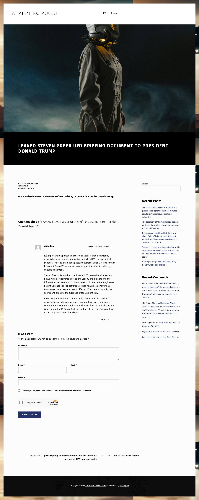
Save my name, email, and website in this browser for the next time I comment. (57, 391)
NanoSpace (124, 485)
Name (21, 365)
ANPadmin (49, 246)
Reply (106, 320)
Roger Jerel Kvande (150, 331)
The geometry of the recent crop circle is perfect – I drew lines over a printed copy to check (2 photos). (160, 225)
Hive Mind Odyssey (171, 331)
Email (74, 365)
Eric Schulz (147, 283)
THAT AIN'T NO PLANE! (95, 485)
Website (21, 378)
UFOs (33, 188)
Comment (23, 345)
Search (145, 184)
